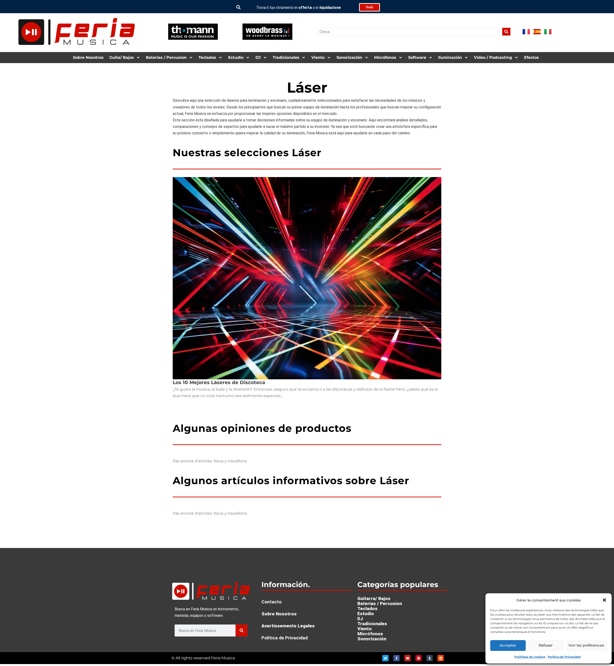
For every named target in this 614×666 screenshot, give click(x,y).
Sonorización (349, 57)
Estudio (235, 57)
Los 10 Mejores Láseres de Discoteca (219, 382)
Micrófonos (385, 57)
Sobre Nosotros (88, 57)
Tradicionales (286, 57)
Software (417, 57)
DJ (258, 57)
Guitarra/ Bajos (373, 598)
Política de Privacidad (564, 657)
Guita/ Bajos (121, 57)
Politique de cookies (529, 657)
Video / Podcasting (493, 57)
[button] (604, 600)
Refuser (546, 645)
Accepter (508, 645)
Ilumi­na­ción (450, 57)
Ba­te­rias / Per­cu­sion (166, 57)
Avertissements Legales (288, 626)
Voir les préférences (586, 645)
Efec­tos (531, 57)
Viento (318, 57)
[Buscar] (506, 32)
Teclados (207, 57)
